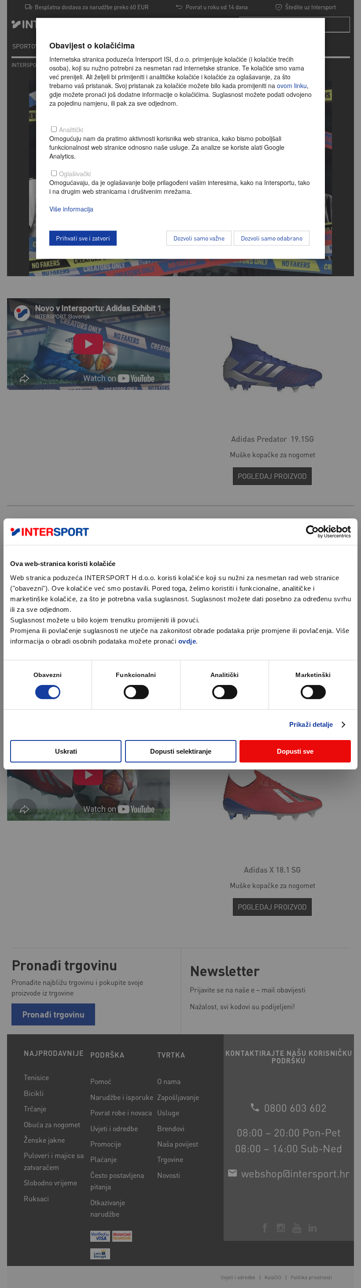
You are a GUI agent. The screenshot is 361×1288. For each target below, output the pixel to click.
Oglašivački (75, 173)
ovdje (187, 641)
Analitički (71, 129)
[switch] (136, 692)
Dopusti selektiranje (180, 751)
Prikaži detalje (311, 724)
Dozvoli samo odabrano (271, 238)
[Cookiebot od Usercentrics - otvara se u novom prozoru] (312, 531)
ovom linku (292, 85)
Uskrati (66, 751)
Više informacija (71, 208)
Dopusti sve (295, 751)
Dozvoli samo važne (199, 238)
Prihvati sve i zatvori (83, 238)
